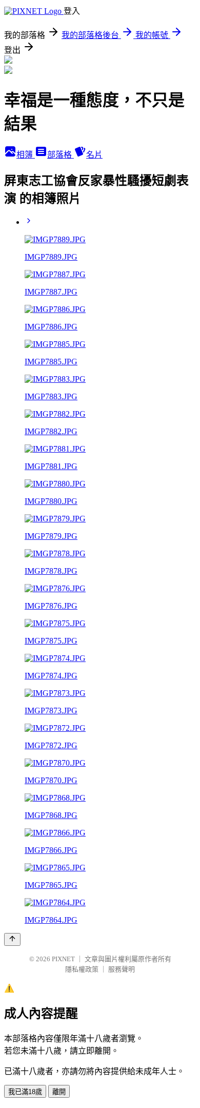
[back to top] (12, 939)
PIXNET (63, 959)
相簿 (25, 154)
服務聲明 (121, 969)
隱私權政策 (81, 969)
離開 (59, 1092)
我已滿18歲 (25, 1092)
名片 (94, 154)
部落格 (60, 154)
